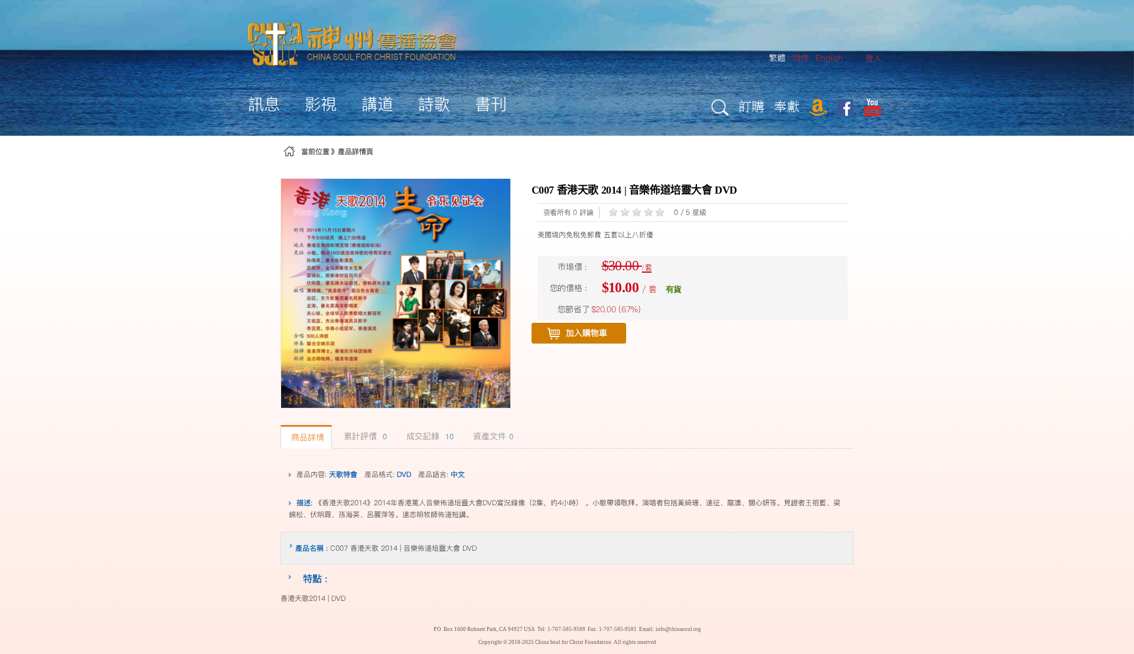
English (829, 58)
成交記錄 (430, 436)
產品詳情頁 (355, 151)
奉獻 (787, 106)
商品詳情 (307, 437)
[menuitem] (873, 58)
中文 (458, 474)
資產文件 (493, 436)
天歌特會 (343, 474)
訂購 (751, 106)
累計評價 (365, 436)
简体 (801, 58)
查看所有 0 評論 (568, 212)
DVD (404, 474)
